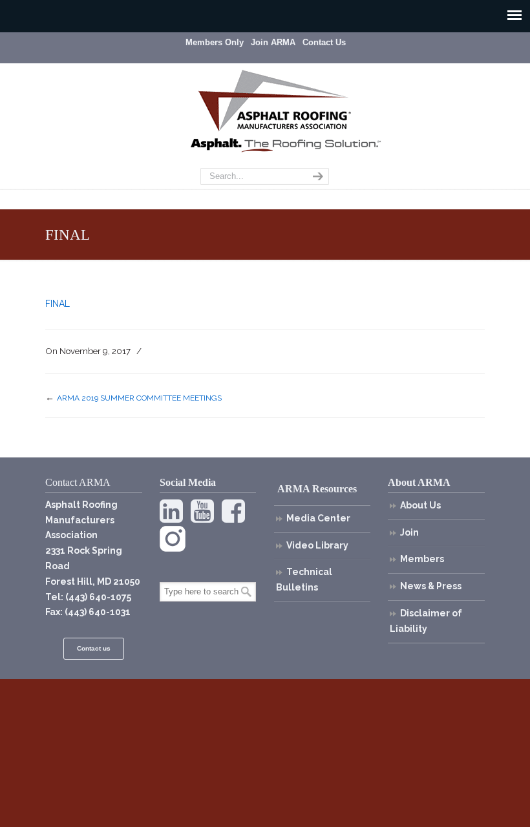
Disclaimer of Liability (426, 621)
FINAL (57, 303)
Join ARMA (273, 42)
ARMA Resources (317, 488)
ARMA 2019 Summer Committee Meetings (139, 398)
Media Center (318, 518)
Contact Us (324, 42)
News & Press (430, 586)
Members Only (215, 42)
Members (422, 559)
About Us (420, 505)
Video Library (317, 545)
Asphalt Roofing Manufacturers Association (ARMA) (274, 100)
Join (409, 532)
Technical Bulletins (304, 579)
